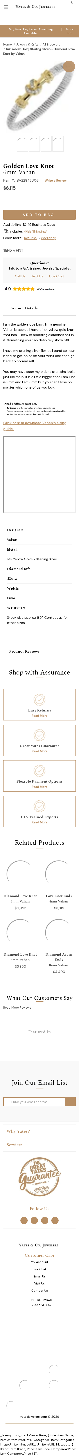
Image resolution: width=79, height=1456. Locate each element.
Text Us (37, 276)
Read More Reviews (17, 1007)
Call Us (20, 276)
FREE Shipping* (36, 231)
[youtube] (55, 1220)
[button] (39, 308)
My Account (39, 1262)
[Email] (28, 250)
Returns (30, 238)
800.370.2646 (41, 1300)
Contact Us (39, 1291)
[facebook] (24, 1220)
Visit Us (39, 1283)
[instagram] (45, 1220)
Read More (39, 716)
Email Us (40, 1276)
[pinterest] (34, 1220)
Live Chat (56, 276)
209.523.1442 (42, 1305)
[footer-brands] (39, 1177)
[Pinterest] (43, 250)
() (72, 2)
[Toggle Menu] (6, 7)
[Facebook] (35, 250)
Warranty (48, 238)
